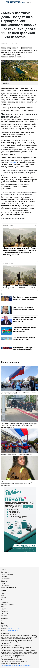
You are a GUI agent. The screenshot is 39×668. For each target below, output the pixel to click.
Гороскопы (4, 602)
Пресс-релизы (5, 585)
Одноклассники (6, 621)
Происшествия (5, 579)
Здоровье (4, 609)
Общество (4, 581)
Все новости (5, 572)
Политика (4, 576)
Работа (3, 597)
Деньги (3, 600)
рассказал (12, 162)
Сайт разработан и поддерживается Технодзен (16, 665)
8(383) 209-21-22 (14, 628)
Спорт (3, 583)
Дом (2, 595)
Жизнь (3, 593)
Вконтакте (4, 618)
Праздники (4, 611)
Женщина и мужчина (7, 604)
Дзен (2, 623)
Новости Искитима (7, 574)
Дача (3, 606)
